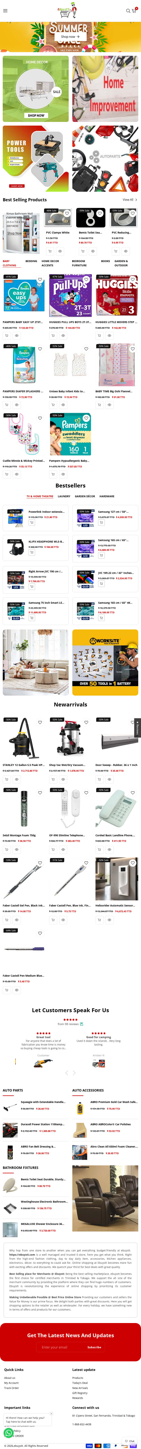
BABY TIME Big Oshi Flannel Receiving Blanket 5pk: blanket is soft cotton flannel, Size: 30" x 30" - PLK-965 (116, 391)
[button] (62, 46)
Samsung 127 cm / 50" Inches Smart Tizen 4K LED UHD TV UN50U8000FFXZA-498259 (115, 511)
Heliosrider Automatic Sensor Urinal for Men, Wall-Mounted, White (114, 905)
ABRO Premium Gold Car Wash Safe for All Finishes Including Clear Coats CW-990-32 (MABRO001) (114, 1102)
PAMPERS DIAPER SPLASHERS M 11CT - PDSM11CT (23, 391)
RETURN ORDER (14, 1436)
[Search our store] (129, 10)
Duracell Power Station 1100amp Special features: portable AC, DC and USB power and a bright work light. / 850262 (44, 1124)
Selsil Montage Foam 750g (19, 835)
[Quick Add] (32, 522)
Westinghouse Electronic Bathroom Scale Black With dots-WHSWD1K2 (43, 1201)
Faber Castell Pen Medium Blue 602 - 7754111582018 (22, 975)
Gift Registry (79, 1393)
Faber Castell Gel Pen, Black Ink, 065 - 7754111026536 (23, 905)
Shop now (68, 36)
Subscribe (94, 1347)
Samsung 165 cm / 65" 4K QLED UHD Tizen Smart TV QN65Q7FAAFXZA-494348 (114, 602)
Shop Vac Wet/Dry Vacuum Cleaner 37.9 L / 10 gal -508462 (68, 765)
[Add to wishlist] (67, 213)
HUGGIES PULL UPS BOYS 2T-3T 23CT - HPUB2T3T (69, 322)
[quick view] (50, 251)
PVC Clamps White (57, 232)
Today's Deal (80, 1383)
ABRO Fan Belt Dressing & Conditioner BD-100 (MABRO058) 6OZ (44, 1146)
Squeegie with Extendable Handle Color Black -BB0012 (42, 1102)
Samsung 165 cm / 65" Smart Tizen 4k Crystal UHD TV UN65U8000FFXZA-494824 (115, 540)
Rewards (77, 1398)
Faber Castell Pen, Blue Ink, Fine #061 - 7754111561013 (69, 905)
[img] (70, 1019)
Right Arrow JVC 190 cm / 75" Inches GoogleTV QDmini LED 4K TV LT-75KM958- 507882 (47, 571)
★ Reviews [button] (138, 728)
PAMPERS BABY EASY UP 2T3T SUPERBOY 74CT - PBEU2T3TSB (22, 322)
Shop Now (15, 233)
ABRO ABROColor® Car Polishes (111, 1124)
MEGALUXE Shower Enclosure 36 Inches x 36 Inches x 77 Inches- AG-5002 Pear (43, 1224)
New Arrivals (80, 1388)
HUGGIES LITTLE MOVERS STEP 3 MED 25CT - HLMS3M (115, 322)
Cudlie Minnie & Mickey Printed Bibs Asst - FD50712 (23, 460)
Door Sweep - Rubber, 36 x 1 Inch (116, 765)
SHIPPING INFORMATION (19, 1425)
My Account (11, 1383)
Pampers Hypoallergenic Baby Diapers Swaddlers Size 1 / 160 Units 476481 (68, 460)
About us (9, 1378)
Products (77, 1378)
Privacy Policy (12, 1431)
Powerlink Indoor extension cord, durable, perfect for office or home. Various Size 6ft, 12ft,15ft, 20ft (46, 511)
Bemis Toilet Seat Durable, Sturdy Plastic (90, 232)
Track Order (11, 1388)
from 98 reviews (68, 1024)
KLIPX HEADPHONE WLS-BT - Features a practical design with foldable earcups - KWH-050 (46, 541)
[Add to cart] (99, 405)
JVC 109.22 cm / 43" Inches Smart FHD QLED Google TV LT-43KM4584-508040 (115, 573)
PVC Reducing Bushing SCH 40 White (121, 232)
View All (128, 200)
